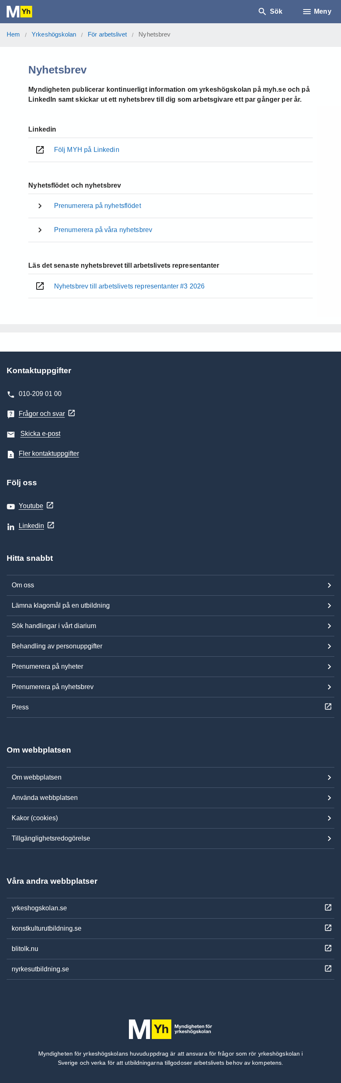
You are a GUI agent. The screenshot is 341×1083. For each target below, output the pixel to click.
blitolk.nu (25, 948)
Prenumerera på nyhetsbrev (53, 686)
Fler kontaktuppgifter (49, 453)
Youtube (31, 505)
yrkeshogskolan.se (39, 908)
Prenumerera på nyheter (47, 666)
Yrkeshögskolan (54, 34)
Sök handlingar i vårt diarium (54, 625)
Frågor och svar (42, 413)
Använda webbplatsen (45, 797)
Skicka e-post (40, 433)
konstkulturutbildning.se (47, 928)
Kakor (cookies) (35, 817)
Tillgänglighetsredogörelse (51, 838)
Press (20, 707)
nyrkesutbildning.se (40, 969)
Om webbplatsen (37, 777)
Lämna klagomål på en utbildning (61, 605)
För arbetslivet (107, 34)
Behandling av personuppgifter (57, 646)
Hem (13, 34)
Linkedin (31, 525)
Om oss (23, 585)
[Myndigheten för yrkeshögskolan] (32, 12)
